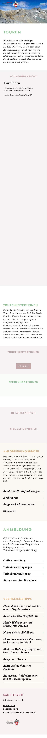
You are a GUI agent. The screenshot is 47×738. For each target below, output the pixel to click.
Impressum (9, 706)
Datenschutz (10, 709)
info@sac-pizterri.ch (13, 700)
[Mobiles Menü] (42, 4)
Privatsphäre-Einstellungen (19, 712)
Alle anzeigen (23, 366)
